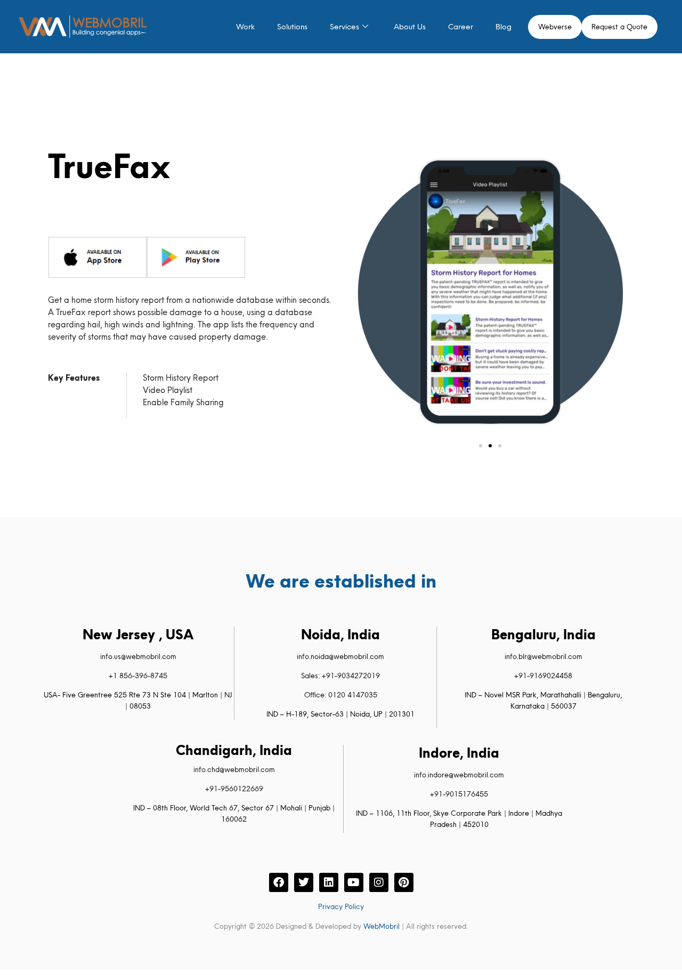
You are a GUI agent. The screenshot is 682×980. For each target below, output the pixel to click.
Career (460, 26)
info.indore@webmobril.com (459, 775)
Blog (504, 26)
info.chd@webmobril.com (234, 769)
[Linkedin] (328, 882)
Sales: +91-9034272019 (340, 675)
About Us (410, 26)
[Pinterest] (403, 882)
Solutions (292, 26)
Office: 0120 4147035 (340, 695)
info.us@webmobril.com (138, 656)
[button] (480, 445)
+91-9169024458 (543, 675)
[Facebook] (278, 882)
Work (245, 26)
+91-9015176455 (459, 794)
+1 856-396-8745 (138, 675)
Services (344, 26)
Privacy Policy (341, 906)
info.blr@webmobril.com (543, 656)
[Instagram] (378, 882)
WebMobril (381, 926)
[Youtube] (353, 882)
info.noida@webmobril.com (340, 656)
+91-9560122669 (234, 788)
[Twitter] (303, 882)
